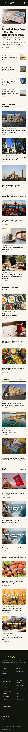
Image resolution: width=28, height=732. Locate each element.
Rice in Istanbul (19, 685)
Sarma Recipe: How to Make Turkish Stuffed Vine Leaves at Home (12, 637)
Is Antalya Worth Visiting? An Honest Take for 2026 (11, 521)
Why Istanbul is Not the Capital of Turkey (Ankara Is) (13, 494)
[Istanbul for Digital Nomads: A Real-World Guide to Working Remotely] (14, 263)
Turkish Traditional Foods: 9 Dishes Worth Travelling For (11, 609)
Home (3, 714)
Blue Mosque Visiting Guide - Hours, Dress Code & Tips (11, 186)
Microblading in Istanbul (19, 681)
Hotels (4, 703)
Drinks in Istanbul (6, 681)
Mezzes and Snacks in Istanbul (21, 677)
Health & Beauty (6, 696)
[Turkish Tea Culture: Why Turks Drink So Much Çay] (14, 329)
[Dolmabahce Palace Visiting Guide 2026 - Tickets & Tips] (14, 119)
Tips (17, 693)
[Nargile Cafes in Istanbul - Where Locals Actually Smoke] (14, 208)
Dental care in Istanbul (5, 672)
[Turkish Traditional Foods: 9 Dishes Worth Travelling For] (14, 597)
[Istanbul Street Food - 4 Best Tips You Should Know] (14, 356)
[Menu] (24, 3)
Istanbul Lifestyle (6, 706)
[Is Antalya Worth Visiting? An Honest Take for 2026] (14, 509)
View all (22, 106)
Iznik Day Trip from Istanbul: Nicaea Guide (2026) (11, 431)
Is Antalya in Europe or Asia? (11, 548)
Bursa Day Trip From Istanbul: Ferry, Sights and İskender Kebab (13, 404)
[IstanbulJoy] (8, 3)
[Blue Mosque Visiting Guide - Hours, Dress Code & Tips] (14, 173)
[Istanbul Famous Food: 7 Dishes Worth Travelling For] (14, 569)
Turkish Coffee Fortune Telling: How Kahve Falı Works (12, 248)
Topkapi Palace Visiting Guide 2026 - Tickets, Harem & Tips (14, 158)
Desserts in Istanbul (7, 676)
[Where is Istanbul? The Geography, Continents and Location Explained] (14, 446)
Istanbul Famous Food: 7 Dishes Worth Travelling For (12, 582)
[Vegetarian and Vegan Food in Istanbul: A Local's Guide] (14, 302)
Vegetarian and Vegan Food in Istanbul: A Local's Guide (12, 314)
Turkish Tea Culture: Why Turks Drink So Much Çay (13, 342)
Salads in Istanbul (20, 688)
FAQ (3, 684)
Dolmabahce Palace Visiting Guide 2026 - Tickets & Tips (13, 131)
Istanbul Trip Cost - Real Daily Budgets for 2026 (13, 32)
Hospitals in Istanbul (5, 700)
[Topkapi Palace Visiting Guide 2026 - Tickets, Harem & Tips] (14, 146)
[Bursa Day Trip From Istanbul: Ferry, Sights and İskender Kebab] (14, 392)
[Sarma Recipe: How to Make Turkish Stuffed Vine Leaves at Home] (14, 624)
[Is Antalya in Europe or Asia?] (14, 536)
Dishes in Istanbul (6, 678)
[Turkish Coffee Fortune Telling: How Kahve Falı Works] (14, 236)
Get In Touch (5, 716)
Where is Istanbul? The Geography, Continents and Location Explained (13, 459)
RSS (3, 719)
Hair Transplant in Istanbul (6, 692)
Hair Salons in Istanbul (5, 688)
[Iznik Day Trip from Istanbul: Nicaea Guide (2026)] (14, 419)
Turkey (17, 696)
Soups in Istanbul (20, 691)
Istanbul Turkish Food (20, 672)
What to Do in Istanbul (19, 700)
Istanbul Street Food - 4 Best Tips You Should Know (13, 369)
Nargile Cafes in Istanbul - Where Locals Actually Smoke (13, 221)
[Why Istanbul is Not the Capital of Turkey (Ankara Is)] (14, 481)
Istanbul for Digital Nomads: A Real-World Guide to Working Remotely (12, 276)
